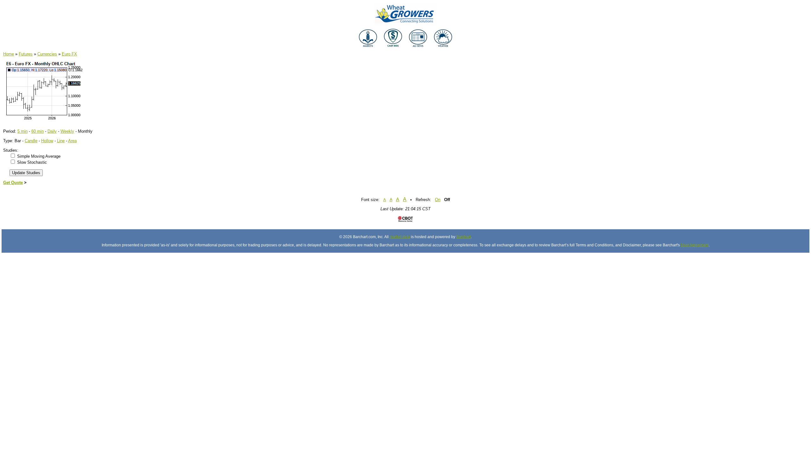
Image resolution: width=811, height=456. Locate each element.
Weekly (67, 131)
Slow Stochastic (32, 162)
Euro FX (69, 54)
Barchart (463, 237)
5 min (22, 131)
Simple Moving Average (39, 156)
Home (8, 54)
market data (400, 237)
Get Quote (13, 182)
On (437, 199)
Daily (52, 131)
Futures (26, 54)
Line (61, 140)
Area (72, 140)
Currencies (47, 54)
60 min (37, 131)
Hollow (47, 140)
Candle (31, 140)
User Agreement (695, 245)
